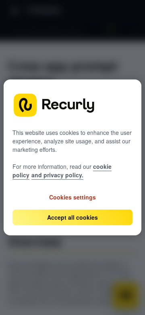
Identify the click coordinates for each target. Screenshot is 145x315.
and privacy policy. (57, 175)
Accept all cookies (72, 217)
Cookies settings (72, 197)
